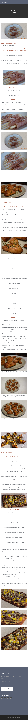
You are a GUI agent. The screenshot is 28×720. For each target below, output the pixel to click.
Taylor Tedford (5, 45)
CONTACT (7, 688)
